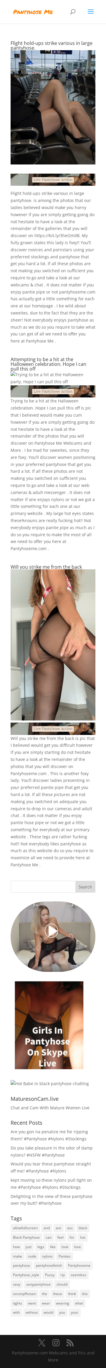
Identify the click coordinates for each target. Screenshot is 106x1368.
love (77, 1246)
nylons (47, 1256)
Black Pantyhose (26, 1237)
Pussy (49, 1274)
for (71, 1237)
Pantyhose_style (26, 1274)
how (16, 1246)
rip (62, 1274)
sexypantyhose (38, 1284)
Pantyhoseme (79, 1265)
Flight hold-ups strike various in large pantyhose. (51, 45)
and (47, 1227)
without (32, 1312)
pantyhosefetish (49, 1265)
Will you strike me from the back (46, 567)
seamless (78, 1274)
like (53, 1246)
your (74, 1312)
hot (82, 1237)
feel (60, 1237)
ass (70, 1227)
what (79, 1303)
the (44, 1293)
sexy (16, 1284)
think (72, 1293)
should (62, 1284)
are (58, 1227)
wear (46, 1303)
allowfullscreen (25, 1227)
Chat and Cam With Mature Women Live (50, 1108)
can (49, 1237)
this (85, 1293)
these (57, 1293)
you (62, 1312)
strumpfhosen (24, 1293)
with (16, 1312)
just (29, 1246)
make (17, 1256)
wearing (62, 1303)
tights (17, 1303)
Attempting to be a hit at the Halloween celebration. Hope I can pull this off (48, 364)
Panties (65, 1256)
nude (32, 1256)
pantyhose (21, 1265)
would (48, 1312)
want (32, 1303)
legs (40, 1246)
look (65, 1246)
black (83, 1227)
